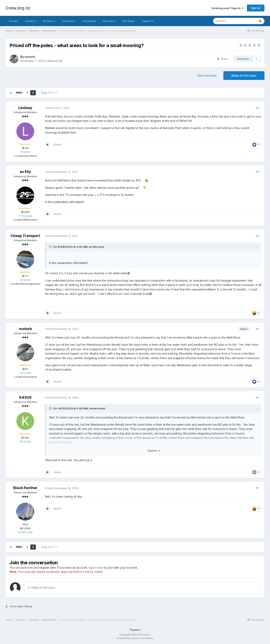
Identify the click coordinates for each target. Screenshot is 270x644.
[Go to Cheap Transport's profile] (25, 259)
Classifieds (89, 21)
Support (147, 21)
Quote (57, 144)
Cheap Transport (25, 236)
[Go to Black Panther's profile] (25, 512)
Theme (134, 630)
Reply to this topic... (44, 587)
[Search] (260, 21)
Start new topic (207, 75)
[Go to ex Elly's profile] (25, 195)
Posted (57, 107)
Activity (30, 21)
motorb (30, 56)
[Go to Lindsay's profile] (25, 131)
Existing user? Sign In (227, 8)
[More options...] (257, 108)
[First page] (10, 92)
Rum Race (109, 21)
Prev (19, 92)
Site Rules (129, 21)
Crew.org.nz (18, 7)
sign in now (96, 567)
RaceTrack (68, 21)
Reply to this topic (243, 75)
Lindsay (25, 108)
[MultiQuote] (47, 144)
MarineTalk (55, 61)
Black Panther (25, 488)
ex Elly (25, 172)
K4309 (25, 397)
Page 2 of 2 (48, 92)
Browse (48, 21)
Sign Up (255, 7)
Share (223, 58)
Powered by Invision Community (135, 638)
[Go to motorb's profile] (13, 59)
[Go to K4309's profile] (25, 421)
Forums (13, 21)
